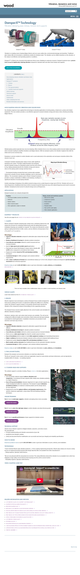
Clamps (9, 83)
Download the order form (12, 364)
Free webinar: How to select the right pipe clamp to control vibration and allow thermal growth (29, 512)
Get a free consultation (13, 68)
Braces (9, 85)
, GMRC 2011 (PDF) (32, 525)
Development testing (11, 172)
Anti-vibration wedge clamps (13, 519)
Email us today (9, 265)
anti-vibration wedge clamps (27, 294)
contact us (33, 371)
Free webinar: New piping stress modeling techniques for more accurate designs (25, 515)
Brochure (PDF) (8, 267)
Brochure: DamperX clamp (12, 506)
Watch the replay (11, 402)
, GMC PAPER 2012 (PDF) (30, 527)
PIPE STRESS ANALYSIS (10, 521)
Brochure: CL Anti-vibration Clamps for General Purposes (19, 508)
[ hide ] (22, 74)
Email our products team (11, 442)
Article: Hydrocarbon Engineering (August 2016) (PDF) (19, 517)
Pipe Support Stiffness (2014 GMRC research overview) (18, 523)
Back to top (74, 547)
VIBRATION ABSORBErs (11, 530)
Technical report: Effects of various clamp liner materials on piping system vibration (26, 510)
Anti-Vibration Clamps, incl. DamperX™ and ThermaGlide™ (19, 502)
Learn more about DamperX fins (13, 361)
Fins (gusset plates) (13, 87)
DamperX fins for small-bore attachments (16, 504)
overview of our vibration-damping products (29, 217)
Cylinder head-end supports (15, 89)
